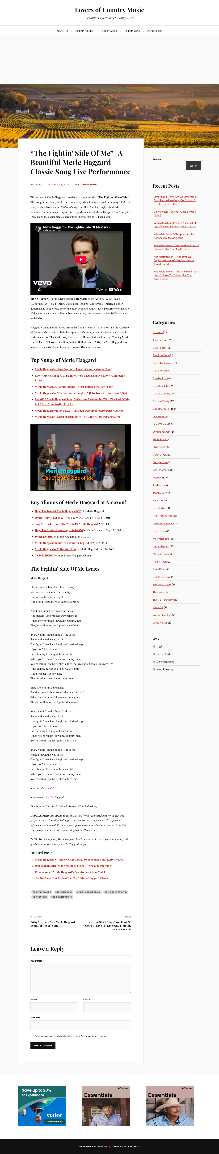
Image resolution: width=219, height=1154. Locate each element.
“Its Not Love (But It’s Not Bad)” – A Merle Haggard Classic (72, 878)
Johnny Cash (160, 492)
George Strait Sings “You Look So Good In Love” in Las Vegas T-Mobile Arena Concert (108, 925)
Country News (132, 30)
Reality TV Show (162, 576)
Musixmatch (47, 788)
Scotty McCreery (162, 584)
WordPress (100, 1146)
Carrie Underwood (163, 362)
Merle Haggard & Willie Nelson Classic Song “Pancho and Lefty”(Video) (79, 859)
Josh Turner (159, 500)
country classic (42, 892)
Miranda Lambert (162, 553)
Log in (160, 646)
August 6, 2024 (60, 184)
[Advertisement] (109, 59)
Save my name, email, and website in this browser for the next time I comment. (71, 1036)
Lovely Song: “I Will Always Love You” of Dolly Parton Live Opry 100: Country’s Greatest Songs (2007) (175, 200)
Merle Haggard (63, 892)
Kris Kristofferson (163, 515)
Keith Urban (159, 507)
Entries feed (163, 653)
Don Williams (160, 424)
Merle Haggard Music (89, 892)
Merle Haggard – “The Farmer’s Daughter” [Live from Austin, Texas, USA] (81, 393)
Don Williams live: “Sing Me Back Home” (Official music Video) (74, 866)
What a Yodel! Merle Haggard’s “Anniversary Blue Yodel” (70, 872)
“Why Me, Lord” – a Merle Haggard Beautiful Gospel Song (52, 923)
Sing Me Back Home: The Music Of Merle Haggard (66, 524)
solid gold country (116, 892)
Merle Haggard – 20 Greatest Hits (55, 549)
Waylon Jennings (162, 614)
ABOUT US (62, 30)
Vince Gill (158, 607)
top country (40, 897)
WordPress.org (165, 669)
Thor (37, 184)
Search (157, 159)
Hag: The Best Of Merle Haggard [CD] (58, 511)
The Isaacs (158, 592)
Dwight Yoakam (161, 431)
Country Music (88, 184)
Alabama (158, 332)
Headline (158, 477)
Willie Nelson (160, 622)
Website (35, 1017)
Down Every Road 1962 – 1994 (53, 518)
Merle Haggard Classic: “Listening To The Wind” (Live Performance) (77, 417)
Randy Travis (160, 561)
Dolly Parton (160, 416)
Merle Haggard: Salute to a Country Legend (62, 543)
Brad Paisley (159, 347)
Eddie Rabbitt (160, 439)
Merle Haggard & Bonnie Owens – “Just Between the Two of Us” (74, 387)
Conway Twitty (161, 401)
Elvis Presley (160, 446)
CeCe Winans (160, 370)
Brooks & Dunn (161, 355)
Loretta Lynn (160, 530)
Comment (37, 961)
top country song (61, 897)
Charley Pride (160, 378)
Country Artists (109, 30)
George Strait (160, 469)
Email (88, 999)
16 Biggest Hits (44, 536)
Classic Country (161, 393)
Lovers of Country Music (109, 10)
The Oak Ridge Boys (164, 599)
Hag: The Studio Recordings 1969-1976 (59, 530)
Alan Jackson (160, 339)
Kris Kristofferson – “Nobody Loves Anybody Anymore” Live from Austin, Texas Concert (174, 260)
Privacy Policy (154, 30)
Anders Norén (131, 1146)
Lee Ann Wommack (163, 523)
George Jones (160, 462)
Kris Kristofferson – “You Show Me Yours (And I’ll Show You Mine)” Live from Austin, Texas (176, 275)
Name (34, 999)
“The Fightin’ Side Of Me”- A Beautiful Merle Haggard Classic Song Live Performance (80, 162)
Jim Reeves (159, 485)
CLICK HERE (44, 555)
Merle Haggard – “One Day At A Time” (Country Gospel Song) (73, 369)
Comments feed (165, 661)
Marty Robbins (161, 538)
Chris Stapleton (161, 385)
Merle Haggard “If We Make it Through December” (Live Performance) (79, 410)
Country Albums (84, 30)
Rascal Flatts (160, 569)
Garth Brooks (160, 454)
